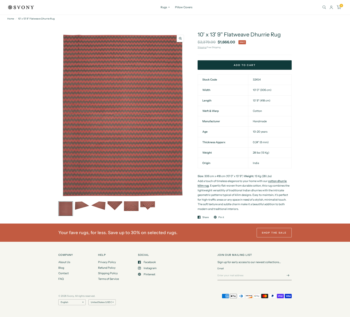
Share (205, 217)
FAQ (61, 279)
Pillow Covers (183, 7)
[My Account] (331, 7)
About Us (64, 262)
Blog (61, 267)
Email (220, 268)
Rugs (164, 7)
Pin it (221, 217)
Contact (63, 273)
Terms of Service (108, 279)
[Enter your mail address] (288, 275)
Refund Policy (107, 267)
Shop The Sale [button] (274, 232)
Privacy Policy (107, 262)
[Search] (324, 7)
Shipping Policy (108, 273)
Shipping (202, 47)
